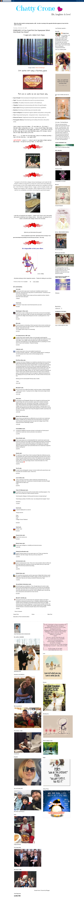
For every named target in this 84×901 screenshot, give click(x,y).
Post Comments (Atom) (24, 616)
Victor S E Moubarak (20, 490)
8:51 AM (17, 318)
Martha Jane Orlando (21, 416)
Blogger (48, 890)
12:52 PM (18, 547)
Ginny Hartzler (19, 438)
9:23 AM (17, 331)
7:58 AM (17, 298)
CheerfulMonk (19, 428)
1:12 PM (18, 433)
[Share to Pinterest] (38, 281)
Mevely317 (18, 387)
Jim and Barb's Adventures (22, 584)
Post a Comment (18, 611)
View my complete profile (60, 49)
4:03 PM (18, 568)
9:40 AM (17, 539)
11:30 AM (18, 424)
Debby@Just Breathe (21, 551)
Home (33, 614)
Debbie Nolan (19, 573)
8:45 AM (17, 522)
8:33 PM (18, 473)
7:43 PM (18, 579)
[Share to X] (35, 281)
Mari (17, 323)
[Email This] (33, 281)
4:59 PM (18, 463)
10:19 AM (18, 355)
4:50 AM (17, 608)
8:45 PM (18, 485)
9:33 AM (17, 344)
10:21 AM (18, 383)
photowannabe (19, 561)
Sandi (17, 302)
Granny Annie (19, 535)
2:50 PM (18, 448)
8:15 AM (17, 593)
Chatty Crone (65, 33)
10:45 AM (18, 411)
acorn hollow (19, 477)
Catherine (18, 349)
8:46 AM (17, 530)
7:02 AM (17, 503)
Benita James (19, 543)
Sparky (17, 453)
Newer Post (16, 614)
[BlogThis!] (34, 281)
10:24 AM (18, 394)
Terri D (17, 468)
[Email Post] (30, 281)
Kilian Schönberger (40, 67)
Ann (17, 289)
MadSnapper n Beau (20, 311)
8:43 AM (17, 306)
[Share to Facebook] (37, 281)
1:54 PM (18, 556)
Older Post (49, 614)
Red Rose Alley (19, 360)
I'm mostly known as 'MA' (22, 335)
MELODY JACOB (20, 597)
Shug (17, 398)
